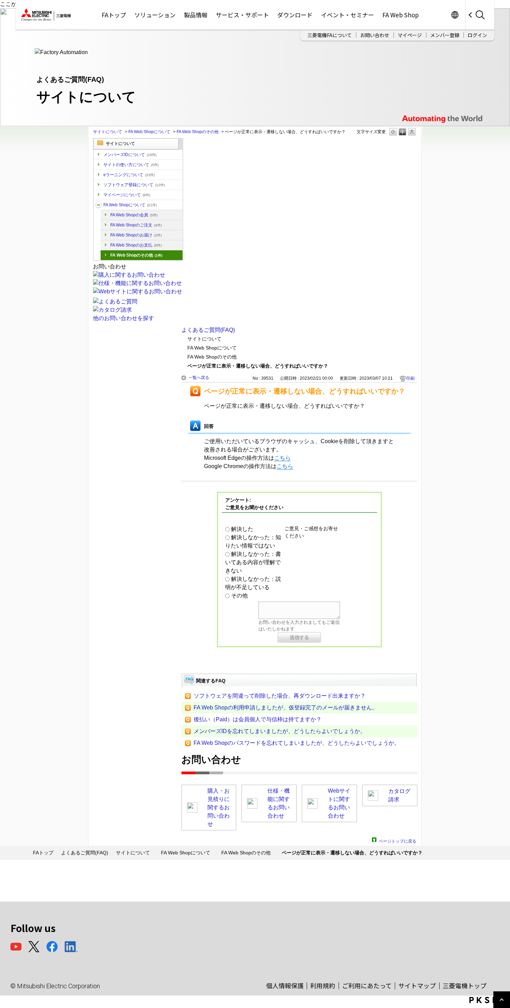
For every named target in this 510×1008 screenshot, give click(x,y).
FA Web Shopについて (149, 131)
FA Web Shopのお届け (136, 235)
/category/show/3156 (98, 205)
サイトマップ (417, 985)
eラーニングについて (129, 174)
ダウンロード (295, 14)
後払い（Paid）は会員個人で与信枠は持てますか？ (258, 719)
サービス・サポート (242, 14)
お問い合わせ (374, 35)
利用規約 (322, 985)
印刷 (410, 378)
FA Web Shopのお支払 (136, 245)
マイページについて (126, 194)
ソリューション (155, 14)
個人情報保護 (285, 985)
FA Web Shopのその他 (198, 131)
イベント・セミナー (347, 14)
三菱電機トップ (464, 985)
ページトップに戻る (397, 840)
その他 (239, 595)
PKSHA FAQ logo (488, 1000)
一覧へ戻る (198, 377)
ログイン (477, 35)
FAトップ (114, 14)
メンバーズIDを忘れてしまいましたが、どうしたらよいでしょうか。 (280, 731)
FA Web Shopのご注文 (136, 225)
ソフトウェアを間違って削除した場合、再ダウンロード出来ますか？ (280, 696)
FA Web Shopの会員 (134, 215)
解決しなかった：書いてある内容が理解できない (253, 562)
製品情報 (195, 14)
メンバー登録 (444, 35)
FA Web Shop (400, 14)
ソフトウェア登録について (134, 184)
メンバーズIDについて (129, 154)
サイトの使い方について (131, 164)
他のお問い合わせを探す (123, 318)
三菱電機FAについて (329, 35)
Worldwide (454, 14)
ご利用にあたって (367, 985)
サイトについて (107, 131)
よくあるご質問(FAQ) (208, 330)
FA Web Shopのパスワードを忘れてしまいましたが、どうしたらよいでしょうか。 (297, 743)
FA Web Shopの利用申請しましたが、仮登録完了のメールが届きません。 (285, 707)
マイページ (410, 35)
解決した (242, 529)
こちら (282, 458)
